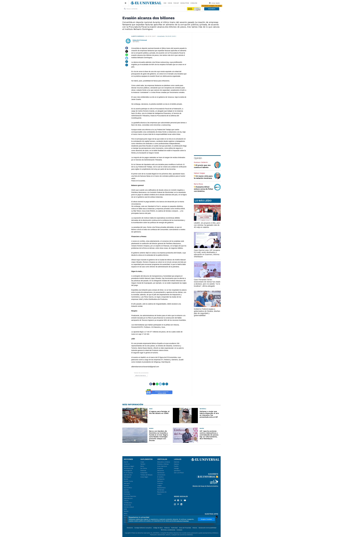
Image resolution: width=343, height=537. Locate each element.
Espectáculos (128, 498)
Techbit (126, 511)
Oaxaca (176, 464)
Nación (126, 462)
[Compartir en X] (126, 51)
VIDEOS (170, 3)
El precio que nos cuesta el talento (202, 166)
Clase (142, 462)
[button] (211, 8)
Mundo (126, 479)
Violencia (167, 527)
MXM (165, 3)
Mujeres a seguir (129, 466)
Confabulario (128, 502)
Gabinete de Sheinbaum (128, 476)
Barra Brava (198, 184)
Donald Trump (128, 481)
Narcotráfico (128, 487)
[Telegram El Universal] (175, 500)
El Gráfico (160, 477)
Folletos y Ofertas (163, 464)
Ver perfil (136, 41)
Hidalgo (176, 468)
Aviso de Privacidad (185, 527)
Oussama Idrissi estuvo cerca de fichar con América (203, 189)
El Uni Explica (128, 472)
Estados (126, 485)
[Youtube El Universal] (185, 500)
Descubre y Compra (163, 462)
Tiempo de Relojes (146, 475)
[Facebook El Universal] (178, 500)
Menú (125, 513)
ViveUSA (160, 483)
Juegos (159, 485)
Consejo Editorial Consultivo (143, 527)
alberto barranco (140, 375)
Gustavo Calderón (201, 162)
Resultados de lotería (161, 493)
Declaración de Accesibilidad (207, 527)
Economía (127, 494)
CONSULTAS (193, 3)
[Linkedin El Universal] (181, 504)
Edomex (176, 462)
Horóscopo (160, 490)
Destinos (143, 470)
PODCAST (176, 3)
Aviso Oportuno (162, 466)
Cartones (127, 492)
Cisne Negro (144, 477)
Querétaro (177, 470)
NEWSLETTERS (184, 3)
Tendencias (127, 505)
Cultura (126, 500)
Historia (194, 527)
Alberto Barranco (137, 36)
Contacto (179, 530)
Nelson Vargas (199, 173)
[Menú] (125, 3)
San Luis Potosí (179, 472)
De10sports (160, 479)
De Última (144, 468)
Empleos (160, 468)
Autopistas (144, 472)
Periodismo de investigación (128, 469)
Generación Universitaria (161, 474)
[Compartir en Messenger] (126, 58)
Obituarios (160, 470)
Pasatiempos (161, 487)
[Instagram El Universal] (175, 504)
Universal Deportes (130, 496)
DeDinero (160, 481)
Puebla (176, 466)
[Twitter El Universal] (181, 500)
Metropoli (127, 483)
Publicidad (174, 527)
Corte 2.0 (127, 464)
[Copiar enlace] (126, 61)
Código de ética (158, 527)
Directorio (130, 527)
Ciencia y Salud (129, 507)
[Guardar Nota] (126, 65)
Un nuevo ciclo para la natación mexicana (203, 177)
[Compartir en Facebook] (126, 48)
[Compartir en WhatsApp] (126, 54)
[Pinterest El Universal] (178, 504)
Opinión (198, 158)
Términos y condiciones (168, 530)
